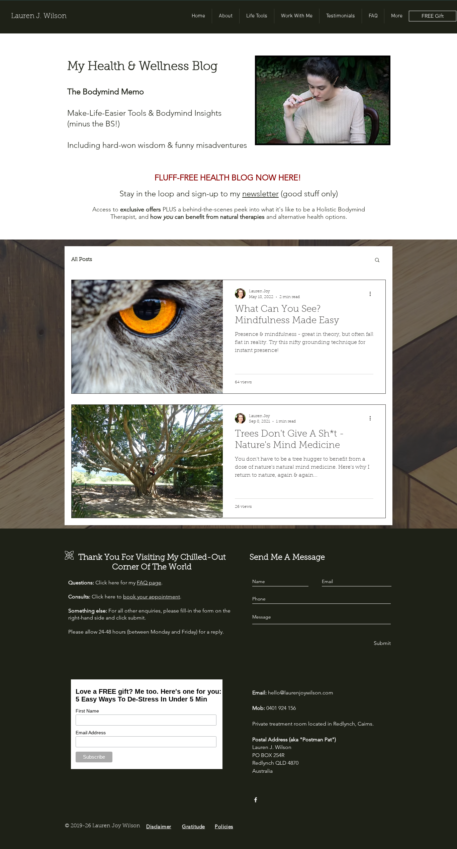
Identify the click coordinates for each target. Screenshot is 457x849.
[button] (377, 260)
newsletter (260, 193)
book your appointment (151, 596)
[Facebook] (255, 799)
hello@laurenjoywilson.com (300, 692)
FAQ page (149, 582)
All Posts (81, 259)
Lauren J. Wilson (39, 16)
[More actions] (372, 294)
